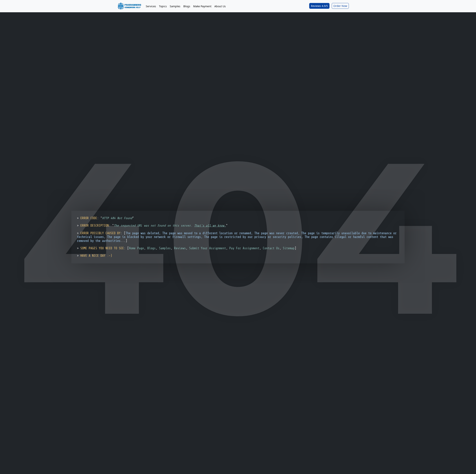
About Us (220, 6)
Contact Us (271, 248)
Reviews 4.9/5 (319, 6)
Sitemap (289, 248)
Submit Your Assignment (207, 248)
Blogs (186, 6)
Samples (175, 6)
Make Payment (202, 6)
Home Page (136, 248)
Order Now (340, 6)
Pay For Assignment (244, 248)
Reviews (180, 248)
